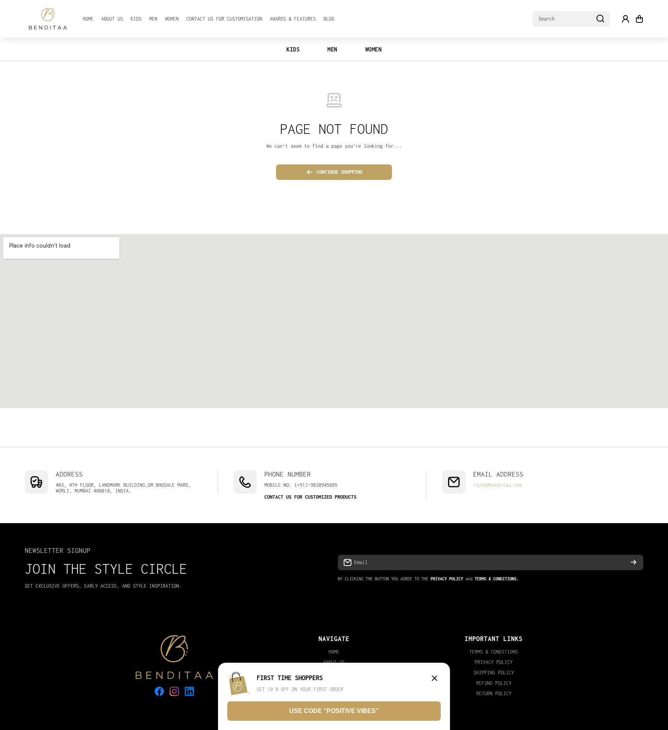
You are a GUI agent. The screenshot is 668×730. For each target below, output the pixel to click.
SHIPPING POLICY (494, 672)
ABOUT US (334, 662)
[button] (639, 19)
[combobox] (571, 19)
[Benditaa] (48, 19)
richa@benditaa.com (497, 485)
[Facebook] (159, 691)
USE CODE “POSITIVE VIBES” (334, 711)
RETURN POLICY (493, 693)
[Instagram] (174, 691)
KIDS (293, 49)
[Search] (600, 19)
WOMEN (373, 49)
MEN (332, 49)
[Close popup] (434, 679)
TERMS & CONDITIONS (493, 652)
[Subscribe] (633, 562)
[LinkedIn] (189, 691)
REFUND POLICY (493, 683)
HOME (334, 652)
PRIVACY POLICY (494, 662)
